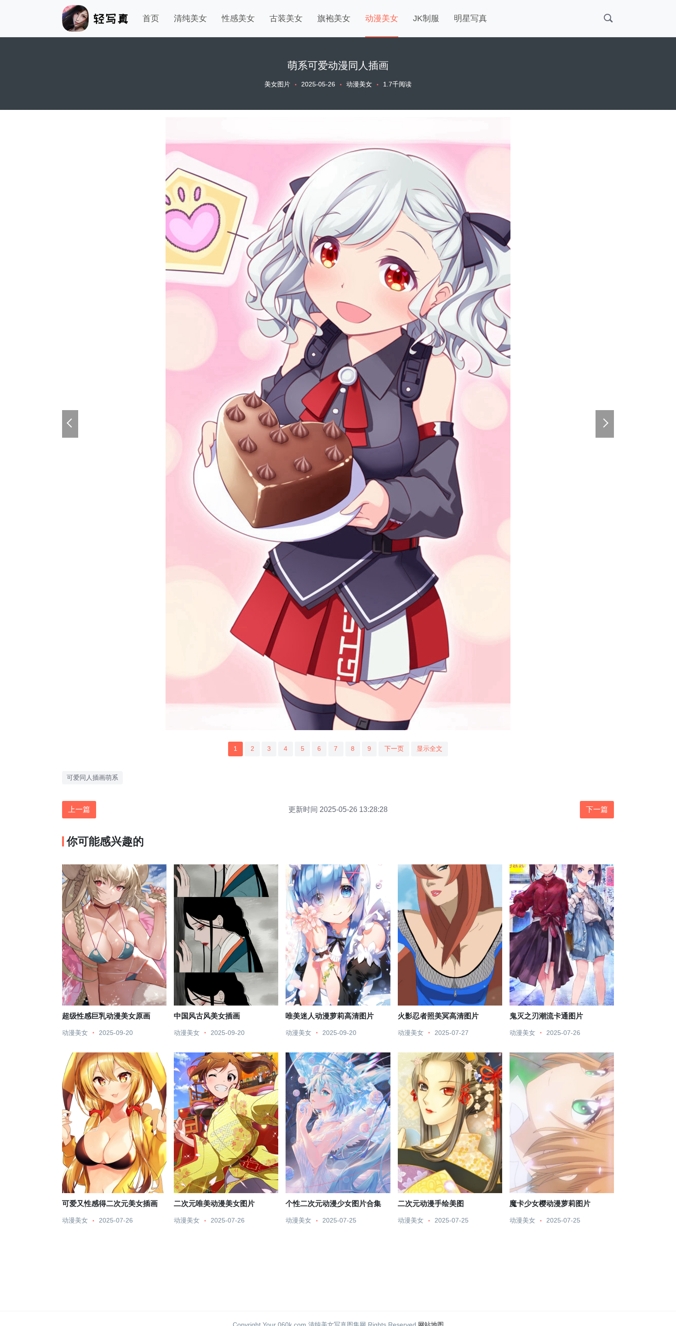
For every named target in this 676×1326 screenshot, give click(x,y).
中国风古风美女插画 (207, 1015)
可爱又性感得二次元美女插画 (110, 1203)
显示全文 (429, 748)
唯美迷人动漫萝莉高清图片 (330, 1015)
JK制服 (426, 18)
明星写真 (470, 18)
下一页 (394, 748)
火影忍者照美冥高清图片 (438, 1015)
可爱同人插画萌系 (92, 777)
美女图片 (277, 84)
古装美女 (286, 18)
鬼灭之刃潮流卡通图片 (546, 1015)
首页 (151, 18)
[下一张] (605, 424)
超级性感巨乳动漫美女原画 (106, 1015)
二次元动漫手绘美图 (431, 1203)
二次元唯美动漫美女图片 (214, 1203)
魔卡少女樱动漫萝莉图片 (550, 1203)
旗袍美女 (333, 18)
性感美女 (238, 18)
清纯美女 (190, 18)
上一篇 (79, 809)
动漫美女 (381, 18)
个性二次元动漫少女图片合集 (333, 1203)
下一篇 (597, 809)
